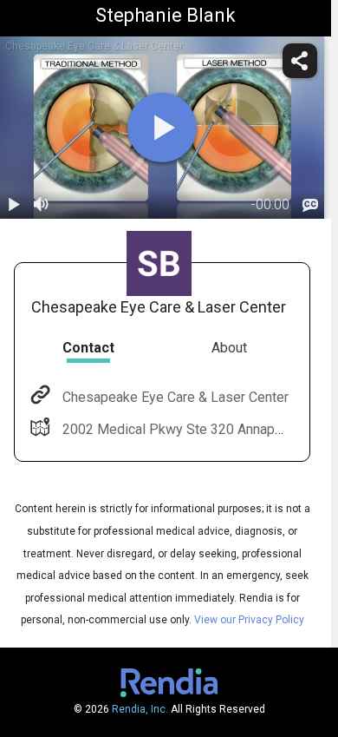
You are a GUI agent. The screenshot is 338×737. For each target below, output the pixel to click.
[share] (300, 60)
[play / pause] (14, 205)
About (229, 347)
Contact (88, 347)
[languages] (310, 205)
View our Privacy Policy (249, 620)
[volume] (41, 205)
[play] (162, 127)
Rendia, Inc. (140, 709)
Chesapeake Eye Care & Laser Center (175, 397)
